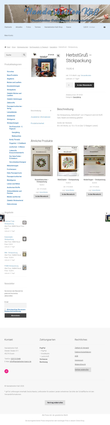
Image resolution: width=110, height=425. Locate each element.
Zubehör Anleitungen (14, 99)
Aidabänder (11, 116)
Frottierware (11, 169)
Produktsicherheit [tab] (37, 123)
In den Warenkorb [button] (42, 196)
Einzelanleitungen (13, 86)
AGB (76, 356)
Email (6, 302)
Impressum (79, 360)
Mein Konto (9, 35)
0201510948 (16, 359)
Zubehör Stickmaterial (15, 200)
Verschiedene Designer (17, 162)
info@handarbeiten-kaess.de (20, 362)
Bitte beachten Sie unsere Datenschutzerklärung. (15, 310)
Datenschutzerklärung (83, 352)
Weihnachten (16, 136)
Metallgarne (11, 180)
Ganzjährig (53, 47)
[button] (58, 55)
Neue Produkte (12, 75)
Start (8, 47)
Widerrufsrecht (80, 364)
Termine (38, 27)
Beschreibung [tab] (36, 111)
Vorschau (10, 71)
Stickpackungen (22, 47)
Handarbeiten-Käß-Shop (53, 27)
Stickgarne (11, 119)
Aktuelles (19, 27)
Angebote (10, 79)
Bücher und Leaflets (14, 82)
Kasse (68, 27)
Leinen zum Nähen (13, 184)
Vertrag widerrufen (82, 370)
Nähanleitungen (12, 166)
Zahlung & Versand (82, 348)
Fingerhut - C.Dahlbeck (17, 143)
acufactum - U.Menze (17, 147)
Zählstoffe (11, 103)
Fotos (28, 27)
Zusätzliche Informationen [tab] (40, 117)
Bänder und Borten (13, 197)
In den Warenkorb (84, 85)
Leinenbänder (12, 112)
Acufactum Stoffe (13, 187)
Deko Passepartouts (14, 173)
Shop (14, 47)
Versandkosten (86, 75)
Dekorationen (12, 204)
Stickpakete (11, 90)
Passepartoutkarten (14, 176)
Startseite (8, 27)
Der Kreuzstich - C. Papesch (39, 47)
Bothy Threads (14, 139)
